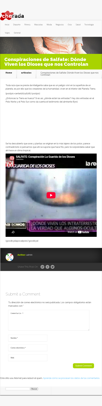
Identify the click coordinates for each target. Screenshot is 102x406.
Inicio (7, 24)
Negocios (60, 24)
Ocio (70, 24)
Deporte (16, 24)
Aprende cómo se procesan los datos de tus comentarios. (71, 378)
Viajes (7, 33)
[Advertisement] (51, 123)
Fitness (27, 24)
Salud (78, 24)
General (17, 33)
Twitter (52, 267)
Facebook (47, 267)
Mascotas (38, 24)
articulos (26, 73)
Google (42, 267)
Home (9, 73)
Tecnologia (89, 24)
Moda (49, 24)
